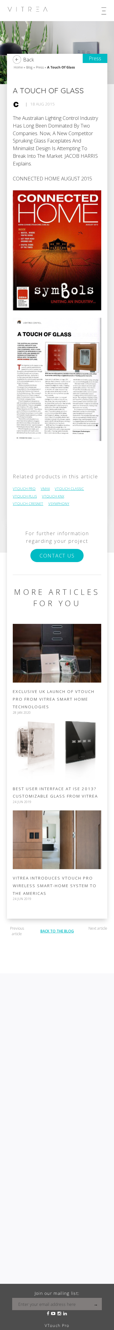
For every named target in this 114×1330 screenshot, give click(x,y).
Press (40, 67)
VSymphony (58, 503)
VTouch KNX (53, 496)
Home (18, 67)
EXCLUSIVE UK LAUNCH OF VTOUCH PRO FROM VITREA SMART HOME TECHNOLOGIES (54, 699)
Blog (29, 67)
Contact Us (57, 555)
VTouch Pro (24, 488)
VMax (45, 488)
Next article (97, 928)
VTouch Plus (25, 496)
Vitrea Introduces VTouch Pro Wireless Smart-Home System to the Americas (55, 885)
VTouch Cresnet (28, 503)
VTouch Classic (69, 488)
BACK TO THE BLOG (57, 931)
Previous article (17, 931)
